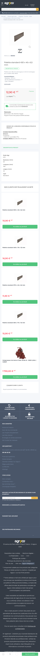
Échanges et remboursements (11, 437)
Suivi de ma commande (9, 430)
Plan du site (9, 563)
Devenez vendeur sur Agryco (11, 461)
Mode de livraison (7, 427)
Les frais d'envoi (7, 435)
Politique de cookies (18, 558)
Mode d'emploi (7, 459)
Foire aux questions (8, 456)
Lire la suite (7, 84)
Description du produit (11, 68)
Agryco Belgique (27, 563)
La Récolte (5, 466)
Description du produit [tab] (10, 147)
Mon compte (6, 479)
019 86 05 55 (7, 13)
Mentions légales (28, 553)
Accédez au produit (20, 226)
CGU (22, 556)
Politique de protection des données (19, 561)
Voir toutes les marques (9, 440)
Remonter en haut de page (20, 398)
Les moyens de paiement (10, 432)
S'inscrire (34, 498)
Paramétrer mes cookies (12, 553)
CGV (27, 556)
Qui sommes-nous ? (8, 484)
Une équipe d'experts (9, 486)
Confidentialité (13, 556)
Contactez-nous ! (7, 481)
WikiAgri (5, 469)
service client (23, 13)
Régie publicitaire (7, 464)
